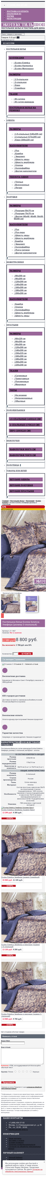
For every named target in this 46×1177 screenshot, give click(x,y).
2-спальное (21, 82)
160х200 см (21, 287)
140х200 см (21, 284)
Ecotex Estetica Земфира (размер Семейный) (20, 877)
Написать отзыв (31, 664)
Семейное (20, 88)
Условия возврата (16, 1142)
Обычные (20, 401)
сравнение (20, 659)
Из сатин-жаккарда (24, 102)
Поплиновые (22, 381)
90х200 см (20, 279)
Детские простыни (22, 491)
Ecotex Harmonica (24, 66)
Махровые (20, 384)
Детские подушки (21, 485)
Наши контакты (15, 1138)
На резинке (21, 395)
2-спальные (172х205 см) (28, 137)
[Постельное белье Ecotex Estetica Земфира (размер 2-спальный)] (11, 613)
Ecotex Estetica (22, 63)
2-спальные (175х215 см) (25, 424)
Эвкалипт (20, 156)
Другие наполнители (26, 171)
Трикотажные (22, 379)
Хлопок (19, 165)
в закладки (9, 659)
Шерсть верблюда (24, 162)
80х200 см (20, 276)
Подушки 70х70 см (24, 213)
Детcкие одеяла (20, 479)
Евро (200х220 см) (24, 140)
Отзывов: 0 (18, 664)
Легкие (18, 188)
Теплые (19, 182)
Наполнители (19, 145)
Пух (17, 151)
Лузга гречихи (22, 250)
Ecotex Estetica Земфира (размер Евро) (18, 810)
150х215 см (21, 353)
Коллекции (16, 57)
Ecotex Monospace (24, 69)
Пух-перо (20, 232)
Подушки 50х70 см (24, 211)
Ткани (13, 94)
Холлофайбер (22, 168)
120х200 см (21, 282)
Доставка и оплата (16, 1140)
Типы (13, 390)
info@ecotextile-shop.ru (18, 1129)
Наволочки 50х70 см (23, 449)
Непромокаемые (23, 398)
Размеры (14, 74)
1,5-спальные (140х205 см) (28, 134)
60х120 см (20, 339)
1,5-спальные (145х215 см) (25, 419)
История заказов (15, 1160)
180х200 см (21, 290)
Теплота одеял (19, 177)
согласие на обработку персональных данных (23, 1170)
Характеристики (10, 742)
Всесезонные (22, 185)
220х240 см (21, 365)
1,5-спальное (21, 79)
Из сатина (20, 99)
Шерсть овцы (22, 159)
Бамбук (19, 154)
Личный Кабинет (15, 1157)
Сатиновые (21, 376)
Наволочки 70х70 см (23, 455)
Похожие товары (30, 742)
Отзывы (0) (7, 744)
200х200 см (21, 293)
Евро (17, 85)
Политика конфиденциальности (22, 1144)
